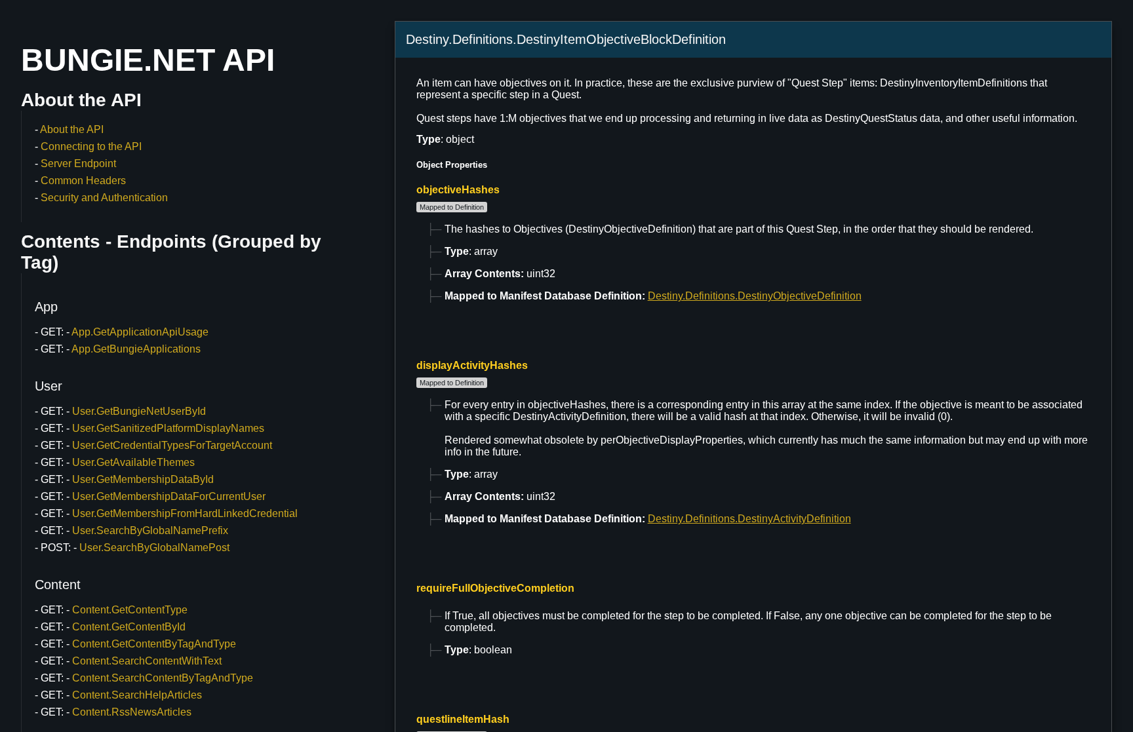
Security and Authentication (104, 197)
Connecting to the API (91, 146)
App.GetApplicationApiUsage (140, 331)
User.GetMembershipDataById (143, 479)
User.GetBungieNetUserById (139, 411)
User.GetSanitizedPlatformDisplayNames (168, 428)
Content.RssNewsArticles (131, 712)
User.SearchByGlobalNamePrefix (150, 530)
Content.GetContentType (130, 609)
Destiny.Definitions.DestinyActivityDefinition (749, 518)
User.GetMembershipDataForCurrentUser (169, 496)
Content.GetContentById (129, 626)
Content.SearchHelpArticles (137, 695)
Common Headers (83, 180)
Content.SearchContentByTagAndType (162, 678)
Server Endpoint (78, 163)
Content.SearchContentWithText (147, 660)
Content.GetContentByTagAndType (154, 643)
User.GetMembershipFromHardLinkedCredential (185, 513)
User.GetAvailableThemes (133, 462)
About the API (72, 129)
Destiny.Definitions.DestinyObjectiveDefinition (755, 295)
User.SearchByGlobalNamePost (154, 547)
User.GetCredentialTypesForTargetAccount (172, 445)
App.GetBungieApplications (136, 349)
